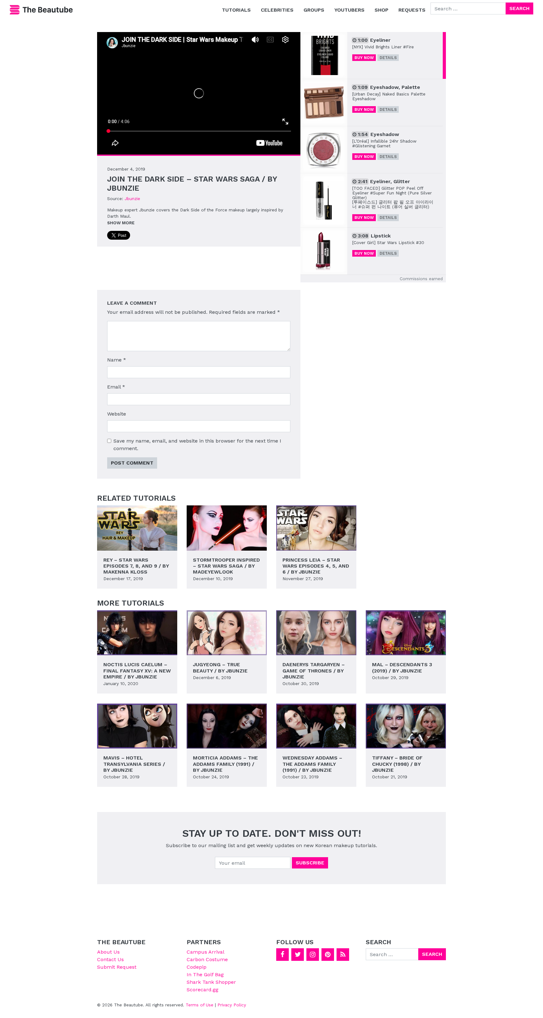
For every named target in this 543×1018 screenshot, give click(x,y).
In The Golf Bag (205, 974)
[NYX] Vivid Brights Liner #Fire (383, 46)
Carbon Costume (207, 959)
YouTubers (349, 10)
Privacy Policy (231, 1004)
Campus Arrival (205, 952)
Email (116, 387)
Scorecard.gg (202, 990)
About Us (108, 952)
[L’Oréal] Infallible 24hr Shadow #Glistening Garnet (384, 143)
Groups (314, 10)
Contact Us (110, 959)
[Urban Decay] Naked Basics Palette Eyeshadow (388, 96)
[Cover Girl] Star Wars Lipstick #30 (388, 242)
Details (388, 57)
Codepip (196, 967)
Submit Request (116, 967)
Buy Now (364, 57)
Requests (411, 10)
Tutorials (236, 10)
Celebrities (277, 10)
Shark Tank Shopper (211, 982)
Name (116, 360)
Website (116, 414)
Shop (381, 10)
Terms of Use (199, 1004)
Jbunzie (132, 198)
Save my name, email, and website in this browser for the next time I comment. (197, 444)
